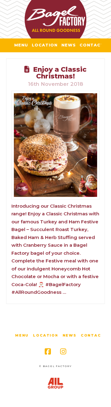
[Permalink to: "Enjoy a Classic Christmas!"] (55, 145)
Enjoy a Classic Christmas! (60, 72)
